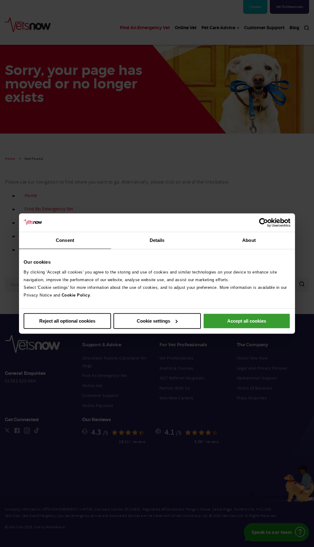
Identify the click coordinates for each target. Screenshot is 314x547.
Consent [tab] (65, 240)
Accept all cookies (246, 321)
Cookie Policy (76, 295)
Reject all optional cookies (67, 321)
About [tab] (249, 240)
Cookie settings (153, 321)
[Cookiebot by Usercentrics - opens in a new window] (263, 222)
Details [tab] (157, 240)
